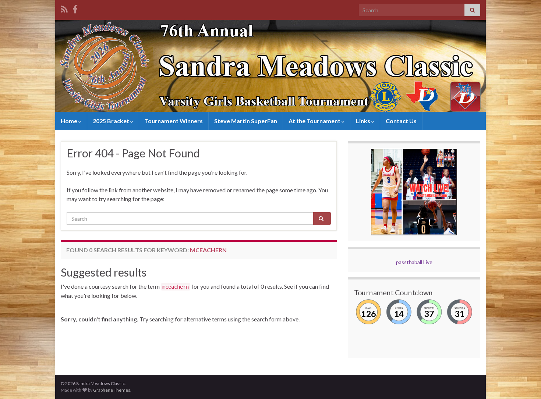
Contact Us (401, 120)
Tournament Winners (174, 120)
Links (363, 120)
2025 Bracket (111, 120)
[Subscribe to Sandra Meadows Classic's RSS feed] (64, 8)
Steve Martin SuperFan (245, 120)
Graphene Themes (111, 390)
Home (69, 120)
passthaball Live (414, 262)
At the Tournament (315, 120)
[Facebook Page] (75, 8)
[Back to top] (524, 382)
